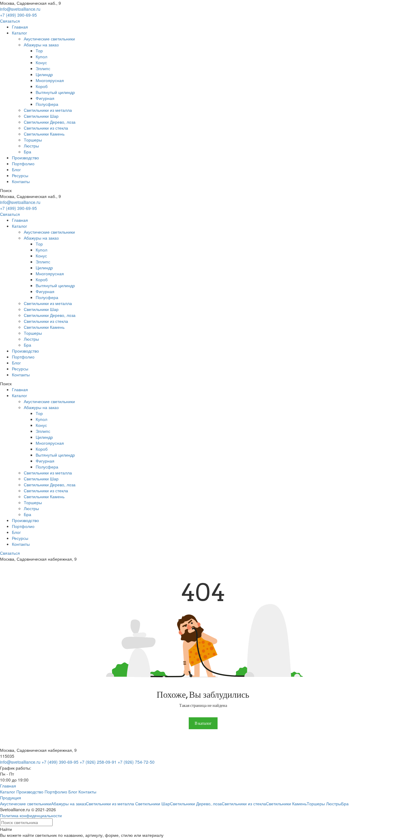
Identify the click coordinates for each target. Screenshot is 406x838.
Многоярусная (50, 80)
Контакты (21, 181)
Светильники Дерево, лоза (49, 122)
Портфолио (23, 163)
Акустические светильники (49, 39)
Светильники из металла (48, 110)
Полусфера (47, 104)
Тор (39, 51)
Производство (25, 158)
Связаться (10, 21)
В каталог (203, 723)
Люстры (31, 146)
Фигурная (45, 98)
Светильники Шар (41, 116)
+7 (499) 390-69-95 (18, 15)
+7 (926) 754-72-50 (136, 762)
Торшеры (33, 140)
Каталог (19, 33)
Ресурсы (20, 175)
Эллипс (43, 68)
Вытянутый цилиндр (55, 92)
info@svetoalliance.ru (20, 9)
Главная (20, 27)
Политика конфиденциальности (31, 815)
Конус (41, 62)
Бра (27, 152)
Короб (42, 86)
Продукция (10, 798)
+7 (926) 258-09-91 (98, 762)
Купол (41, 56)
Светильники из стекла (46, 128)
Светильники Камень (44, 134)
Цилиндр (44, 74)
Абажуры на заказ (41, 45)
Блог (16, 169)
